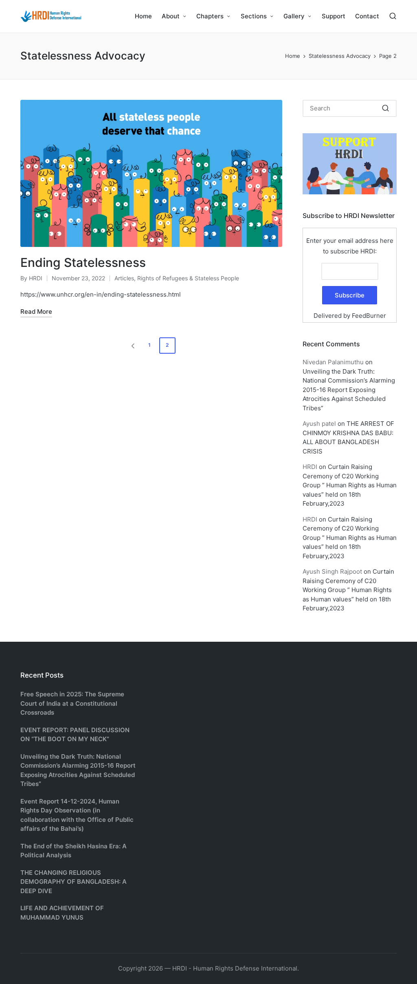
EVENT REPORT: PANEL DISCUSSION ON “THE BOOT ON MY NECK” (74, 734)
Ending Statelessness (83, 262)
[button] (131, 345)
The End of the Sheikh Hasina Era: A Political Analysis (73, 850)
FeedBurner (369, 315)
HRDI (310, 467)
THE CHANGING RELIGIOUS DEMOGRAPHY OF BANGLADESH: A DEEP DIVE (73, 882)
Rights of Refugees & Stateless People (188, 278)
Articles (124, 278)
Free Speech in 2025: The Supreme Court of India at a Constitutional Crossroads (72, 703)
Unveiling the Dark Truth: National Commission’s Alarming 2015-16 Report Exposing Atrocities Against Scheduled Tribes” (349, 390)
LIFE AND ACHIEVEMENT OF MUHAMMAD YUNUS (62, 912)
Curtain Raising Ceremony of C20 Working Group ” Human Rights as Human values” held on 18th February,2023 (350, 485)
